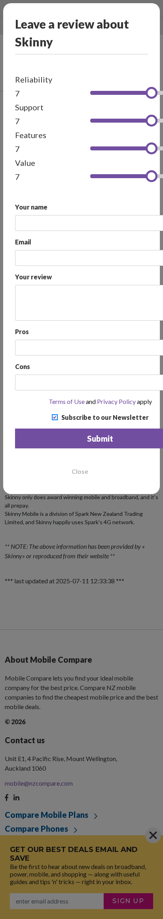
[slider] (151, 93)
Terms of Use (67, 401)
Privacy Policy (116, 401)
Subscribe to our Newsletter (105, 417)
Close (80, 471)
